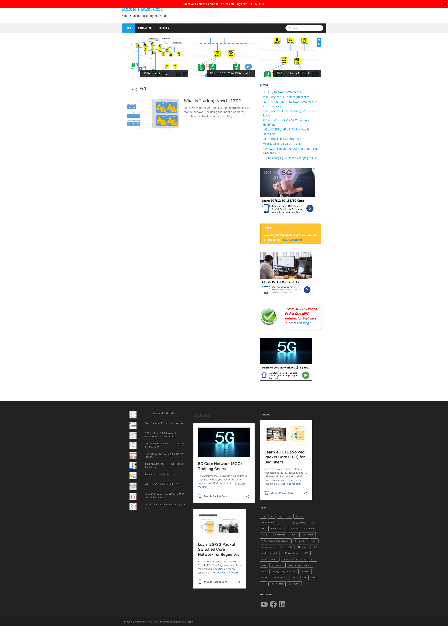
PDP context (277, 565)
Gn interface (279, 534)
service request (279, 577)
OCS (306, 553)
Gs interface (301, 540)
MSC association (291, 553)
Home (128, 28)
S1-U (264, 577)
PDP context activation (300, 565)
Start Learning (292, 240)
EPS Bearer (276, 528)
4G (280, 516)
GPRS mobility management (275, 540)
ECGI (314, 522)
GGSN (265, 534)
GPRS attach (307, 534)
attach (299, 516)
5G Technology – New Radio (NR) (296, 73)
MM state (302, 547)
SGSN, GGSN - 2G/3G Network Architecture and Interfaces (160, 435)
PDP (264, 565)
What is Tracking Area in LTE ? (212, 101)
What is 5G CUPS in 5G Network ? (164, 73)
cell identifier (268, 522)
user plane (294, 583)
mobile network (269, 553)
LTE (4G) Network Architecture (282, 92)
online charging (269, 559)
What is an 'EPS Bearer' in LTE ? (282, 144)
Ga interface (293, 528)
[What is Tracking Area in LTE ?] (153, 113)
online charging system (294, 559)
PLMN (264, 571)
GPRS (293, 534)
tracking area (277, 583)
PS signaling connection (284, 571)
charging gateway (297, 522)
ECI (263, 528)
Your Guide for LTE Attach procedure (285, 97)
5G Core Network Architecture (228, 73)
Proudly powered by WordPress (141, 621)
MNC (315, 547)
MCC (290, 547)
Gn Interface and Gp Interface (281, 139)
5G (288, 516)
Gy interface (268, 547)
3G (272, 516)
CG (282, 522)
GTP (314, 540)
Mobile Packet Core (142, 9)
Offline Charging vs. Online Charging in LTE (289, 158)
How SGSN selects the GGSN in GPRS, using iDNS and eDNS (165, 496)
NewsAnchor (174, 621)
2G (263, 516)
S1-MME (305, 571)
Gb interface (310, 528)
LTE (281, 547)
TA (305, 577)
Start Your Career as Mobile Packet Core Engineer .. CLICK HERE (224, 4)
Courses (164, 28)
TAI (263, 583)
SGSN (295, 577)
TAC (314, 577)
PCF (313, 559)
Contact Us (145, 28)
